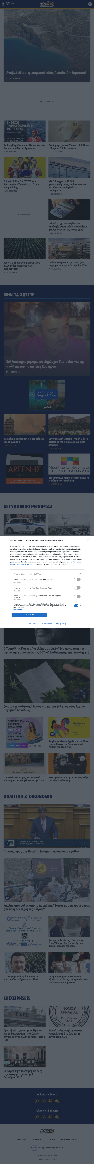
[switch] (77, 579)
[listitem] (47, 574)
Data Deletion (33, 624)
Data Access (47, 624)
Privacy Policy (61, 624)
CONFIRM (29, 615)
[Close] (89, 540)
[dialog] (47, 582)
